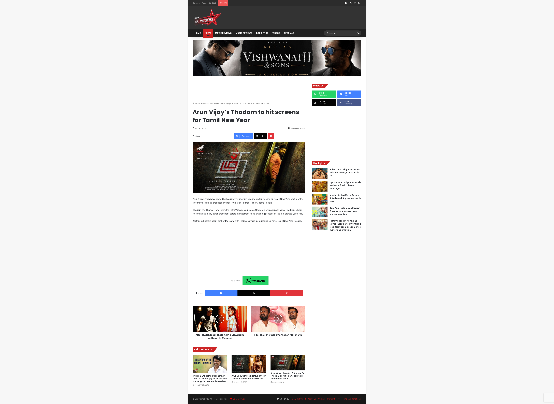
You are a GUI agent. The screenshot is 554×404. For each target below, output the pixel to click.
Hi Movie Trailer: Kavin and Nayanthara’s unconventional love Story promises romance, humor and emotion (345, 225)
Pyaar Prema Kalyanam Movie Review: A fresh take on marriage (345, 185)
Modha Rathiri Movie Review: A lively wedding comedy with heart (345, 198)
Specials (289, 33)
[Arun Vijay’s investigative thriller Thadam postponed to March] (249, 364)
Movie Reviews (223, 33)
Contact (321, 399)
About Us (312, 399)
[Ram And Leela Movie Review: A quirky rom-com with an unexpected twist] (319, 212)
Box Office (262, 33)
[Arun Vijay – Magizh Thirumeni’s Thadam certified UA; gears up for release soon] (288, 362)
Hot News (214, 103)
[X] (253, 293)
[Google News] (255, 280)
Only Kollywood (240, 399)
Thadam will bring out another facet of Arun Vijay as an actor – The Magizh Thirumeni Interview (210, 378)
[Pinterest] (271, 136)
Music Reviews (244, 33)
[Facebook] (221, 293)
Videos (276, 33)
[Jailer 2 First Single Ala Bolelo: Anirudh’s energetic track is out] (319, 173)
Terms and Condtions (351, 399)
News (208, 33)
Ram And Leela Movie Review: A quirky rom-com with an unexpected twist (345, 211)
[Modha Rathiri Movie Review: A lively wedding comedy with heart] (319, 199)
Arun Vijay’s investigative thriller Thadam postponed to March (249, 377)
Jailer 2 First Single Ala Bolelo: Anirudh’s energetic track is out (345, 172)
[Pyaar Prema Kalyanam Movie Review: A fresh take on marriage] (319, 186)
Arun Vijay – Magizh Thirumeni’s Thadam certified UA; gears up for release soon (287, 376)
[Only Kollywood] (207, 17)
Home (198, 33)
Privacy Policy (333, 399)
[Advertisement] (291, 17)
